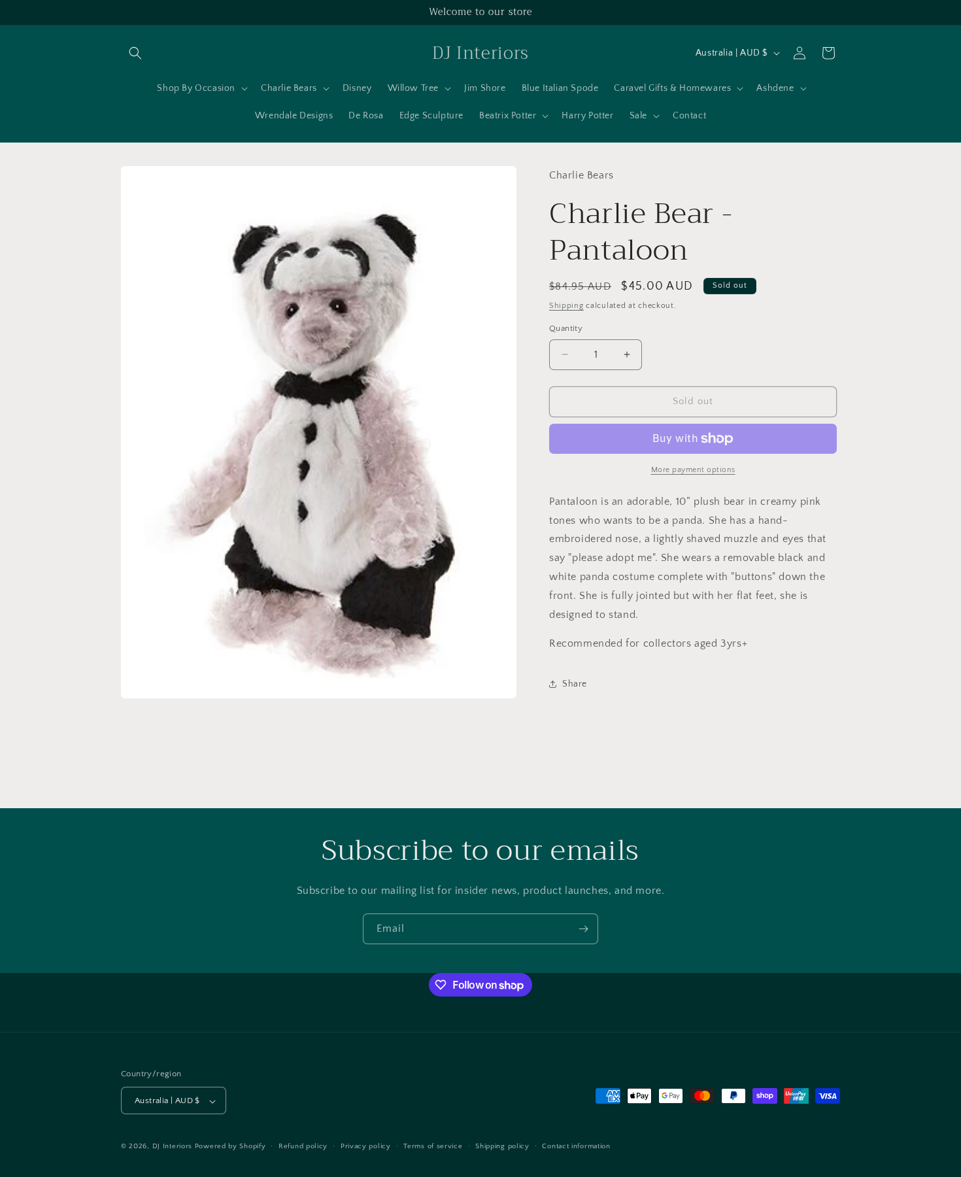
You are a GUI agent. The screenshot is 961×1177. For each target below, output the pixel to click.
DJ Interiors (172, 1147)
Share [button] (574, 684)
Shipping (566, 305)
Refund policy (303, 1146)
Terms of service (432, 1146)
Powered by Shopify (230, 1147)
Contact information (576, 1146)
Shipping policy (502, 1146)
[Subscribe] (583, 928)
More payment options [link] (693, 470)
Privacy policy (366, 1146)
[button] (135, 53)
